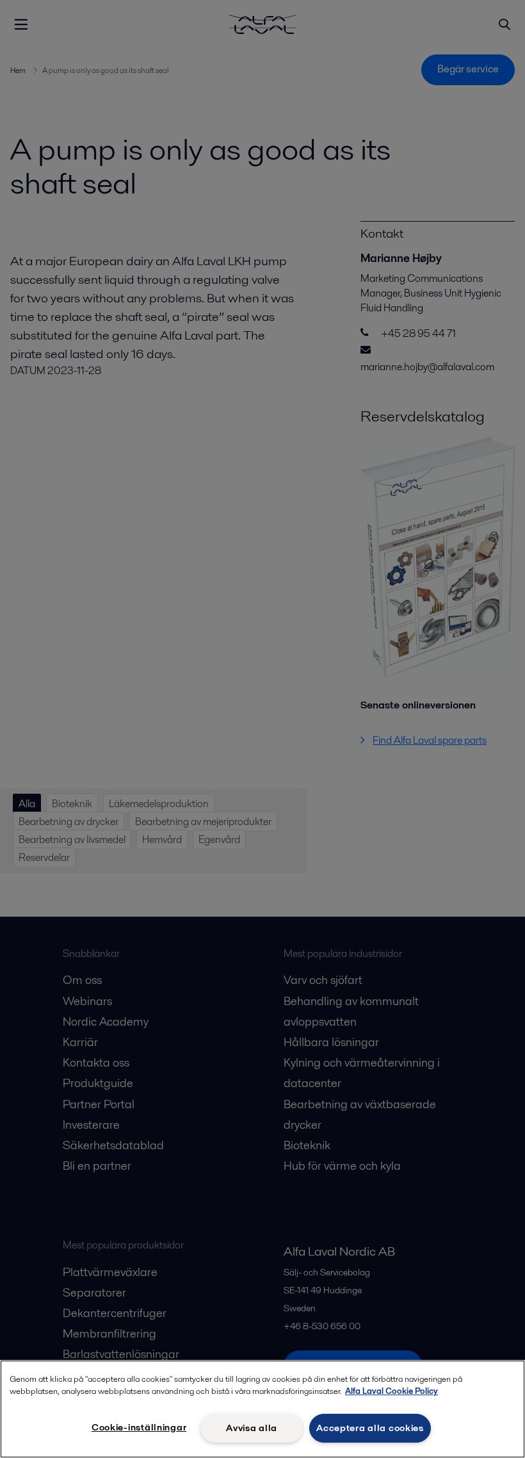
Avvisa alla (251, 1427)
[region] (262, 1409)
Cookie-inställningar (139, 1427)
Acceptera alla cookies (370, 1427)
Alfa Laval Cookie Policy (391, 1391)
